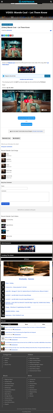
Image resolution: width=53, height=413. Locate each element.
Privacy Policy (33, 383)
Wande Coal (11, 62)
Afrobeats (17, 138)
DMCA (31, 394)
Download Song (26, 124)
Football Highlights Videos (36, 364)
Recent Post (8, 364)
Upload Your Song (37, 131)
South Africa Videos (35, 368)
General (7, 358)
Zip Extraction (33, 390)
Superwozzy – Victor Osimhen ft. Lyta (14, 315)
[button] (2, 35)
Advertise (32, 385)
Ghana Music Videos (35, 366)
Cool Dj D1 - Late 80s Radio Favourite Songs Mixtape (18, 295)
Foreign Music (8, 396)
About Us (32, 381)
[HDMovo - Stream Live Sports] (26, 72)
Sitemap (29, 408)
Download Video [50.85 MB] (27, 118)
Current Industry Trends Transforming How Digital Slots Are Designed (20, 332)
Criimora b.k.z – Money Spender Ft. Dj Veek (16, 287)
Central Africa (8, 400)
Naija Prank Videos (34, 362)
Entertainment (17, 329)
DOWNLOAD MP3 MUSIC (26, 79)
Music (27, 259)
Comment (3, 191)
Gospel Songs (8, 381)
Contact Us (32, 379)
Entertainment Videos (35, 371)
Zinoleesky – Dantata (26, 279)
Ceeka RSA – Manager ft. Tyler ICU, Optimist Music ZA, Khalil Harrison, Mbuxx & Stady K (26, 291)
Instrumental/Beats (10, 390)
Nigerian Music (9, 379)
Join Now (47, 76)
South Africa (8, 392)
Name (2, 186)
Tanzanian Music (9, 398)
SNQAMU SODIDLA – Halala (12, 311)
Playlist (7, 404)
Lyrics (6, 362)
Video (43, 324)
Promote (32, 387)
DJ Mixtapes (8, 387)
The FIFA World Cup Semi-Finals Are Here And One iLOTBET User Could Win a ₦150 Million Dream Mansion (28, 342)
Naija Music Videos (7, 24)
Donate (31, 396)
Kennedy (9, 30)
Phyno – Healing (9, 283)
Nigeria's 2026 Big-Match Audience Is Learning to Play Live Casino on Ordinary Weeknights (25, 327)
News (6, 360)
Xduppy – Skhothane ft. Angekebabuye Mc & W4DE (18, 307)
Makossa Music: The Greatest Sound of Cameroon (16, 337)
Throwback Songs (9, 383)
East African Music (9, 402)
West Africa (8, 394)
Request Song (33, 392)
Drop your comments (6, 146)
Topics (9, 324)
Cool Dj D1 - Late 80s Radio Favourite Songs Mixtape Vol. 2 (19, 299)
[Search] (51, 1)
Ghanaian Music (9, 385)
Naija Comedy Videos (35, 360)
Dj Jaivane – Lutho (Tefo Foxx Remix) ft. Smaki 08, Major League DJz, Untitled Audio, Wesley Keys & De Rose (27, 303)
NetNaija (34, 408)
